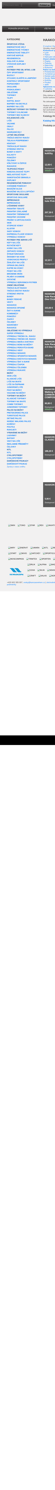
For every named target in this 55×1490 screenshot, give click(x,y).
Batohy (11, 438)
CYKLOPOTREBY (14, 455)
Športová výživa (15, 44)
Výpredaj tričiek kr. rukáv (21, 339)
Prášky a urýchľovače (19, 220)
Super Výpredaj (15, 333)
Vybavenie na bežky (17, 433)
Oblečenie (12, 92)
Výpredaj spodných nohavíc (22, 356)
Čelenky (11, 160)
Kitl (9, 449)
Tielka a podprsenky (18, 140)
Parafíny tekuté (15, 209)
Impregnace (13, 200)
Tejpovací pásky (15, 169)
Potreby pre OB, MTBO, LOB (21, 70)
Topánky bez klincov (18, 115)
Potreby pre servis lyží (19, 240)
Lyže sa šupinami (15, 384)
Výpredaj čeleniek (17, 367)
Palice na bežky (15, 410)
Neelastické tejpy (16, 174)
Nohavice (12, 305)
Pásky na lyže (14, 271)
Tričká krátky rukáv (18, 138)
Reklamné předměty (17, 444)
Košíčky (11, 424)
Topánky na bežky (16, 396)
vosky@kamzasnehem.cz (34, 582)
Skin (9, 223)
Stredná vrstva (15, 149)
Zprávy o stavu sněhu (16, 467)
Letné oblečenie (15, 135)
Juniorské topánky (17, 407)
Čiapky (10, 319)
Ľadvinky (11, 435)
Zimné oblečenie (15, 285)
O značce (47, 46)
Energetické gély (16, 47)
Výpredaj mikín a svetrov (20, 342)
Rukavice (11, 166)
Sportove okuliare (17, 197)
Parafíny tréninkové (18, 214)
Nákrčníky (12, 325)
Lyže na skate (14, 381)
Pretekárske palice (17, 413)
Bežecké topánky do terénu (22, 109)
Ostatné (11, 279)
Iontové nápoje (15, 55)
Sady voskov (13, 231)
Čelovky (11, 447)
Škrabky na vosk (16, 257)
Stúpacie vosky (15, 226)
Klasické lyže (14, 379)
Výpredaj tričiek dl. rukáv (21, 336)
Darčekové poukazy (17, 461)
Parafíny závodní (16, 217)
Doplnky (11, 180)
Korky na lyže (14, 248)
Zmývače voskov (15, 251)
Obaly (10, 126)
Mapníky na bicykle (17, 104)
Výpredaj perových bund (20, 348)
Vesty (10, 302)
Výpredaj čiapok (16, 364)
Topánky (11, 95)
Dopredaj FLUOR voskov (20, 234)
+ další (46, 84)
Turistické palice (16, 415)
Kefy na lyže (13, 243)
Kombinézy (12, 314)
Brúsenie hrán (14, 274)
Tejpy (10, 98)
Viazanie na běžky (16, 393)
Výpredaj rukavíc (16, 370)
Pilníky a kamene (15, 277)
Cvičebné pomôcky (17, 186)
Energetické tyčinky (18, 50)
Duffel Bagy (13, 101)
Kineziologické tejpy (18, 172)
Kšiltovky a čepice (16, 163)
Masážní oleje (14, 189)
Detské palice (14, 418)
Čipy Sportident (15, 72)
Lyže (9, 121)
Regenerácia (14, 58)
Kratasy (11, 143)
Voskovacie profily (17, 260)
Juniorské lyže (15, 387)
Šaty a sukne (13, 311)
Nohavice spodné (16, 308)
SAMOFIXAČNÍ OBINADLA (18, 177)
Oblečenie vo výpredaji (19, 330)
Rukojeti (11, 430)
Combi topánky (15, 404)
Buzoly (11, 75)
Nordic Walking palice (19, 421)
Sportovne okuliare (18, 194)
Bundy (10, 296)
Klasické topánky (16, 398)
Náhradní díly (14, 132)
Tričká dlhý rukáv (17, 288)
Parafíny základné (17, 211)
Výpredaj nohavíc (16, 353)
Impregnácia (13, 203)
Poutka (11, 427)
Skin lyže (12, 376)
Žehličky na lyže (16, 262)
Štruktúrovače (15, 254)
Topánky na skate (16, 401)
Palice (10, 129)
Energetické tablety (18, 53)
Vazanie (11, 124)
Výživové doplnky (16, 64)
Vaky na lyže (13, 441)
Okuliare (12, 87)
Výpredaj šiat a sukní (18, 362)
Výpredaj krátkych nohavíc (22, 359)
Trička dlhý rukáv (17, 146)
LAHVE (10, 67)
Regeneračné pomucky (19, 183)
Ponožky (11, 158)
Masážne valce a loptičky (20, 192)
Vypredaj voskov (16, 237)
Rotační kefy (14, 245)
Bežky (10, 373)
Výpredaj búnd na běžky (20, 345)
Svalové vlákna (15, 61)
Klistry (11, 228)
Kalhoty (11, 155)
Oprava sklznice (15, 265)
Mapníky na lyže (15, 106)
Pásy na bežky (14, 390)
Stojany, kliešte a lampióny (21, 78)
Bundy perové (14, 299)
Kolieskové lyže (15, 118)
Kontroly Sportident (18, 81)
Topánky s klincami (17, 112)
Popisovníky (13, 84)
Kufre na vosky (15, 268)
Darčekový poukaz (17, 464)
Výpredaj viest (15, 350)
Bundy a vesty (14, 152)
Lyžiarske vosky (15, 206)
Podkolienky (14, 90)
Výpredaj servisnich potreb (22, 282)
